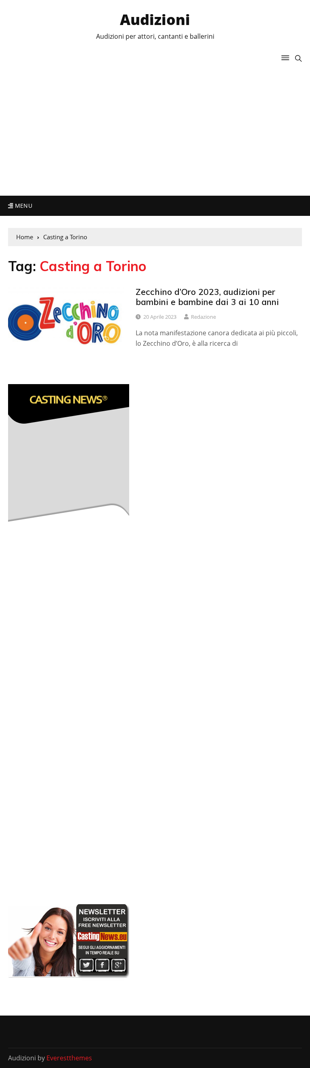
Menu (22, 205)
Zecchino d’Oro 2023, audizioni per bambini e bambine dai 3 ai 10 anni (207, 296)
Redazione (203, 316)
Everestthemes (69, 1057)
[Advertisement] (155, 127)
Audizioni (155, 19)
